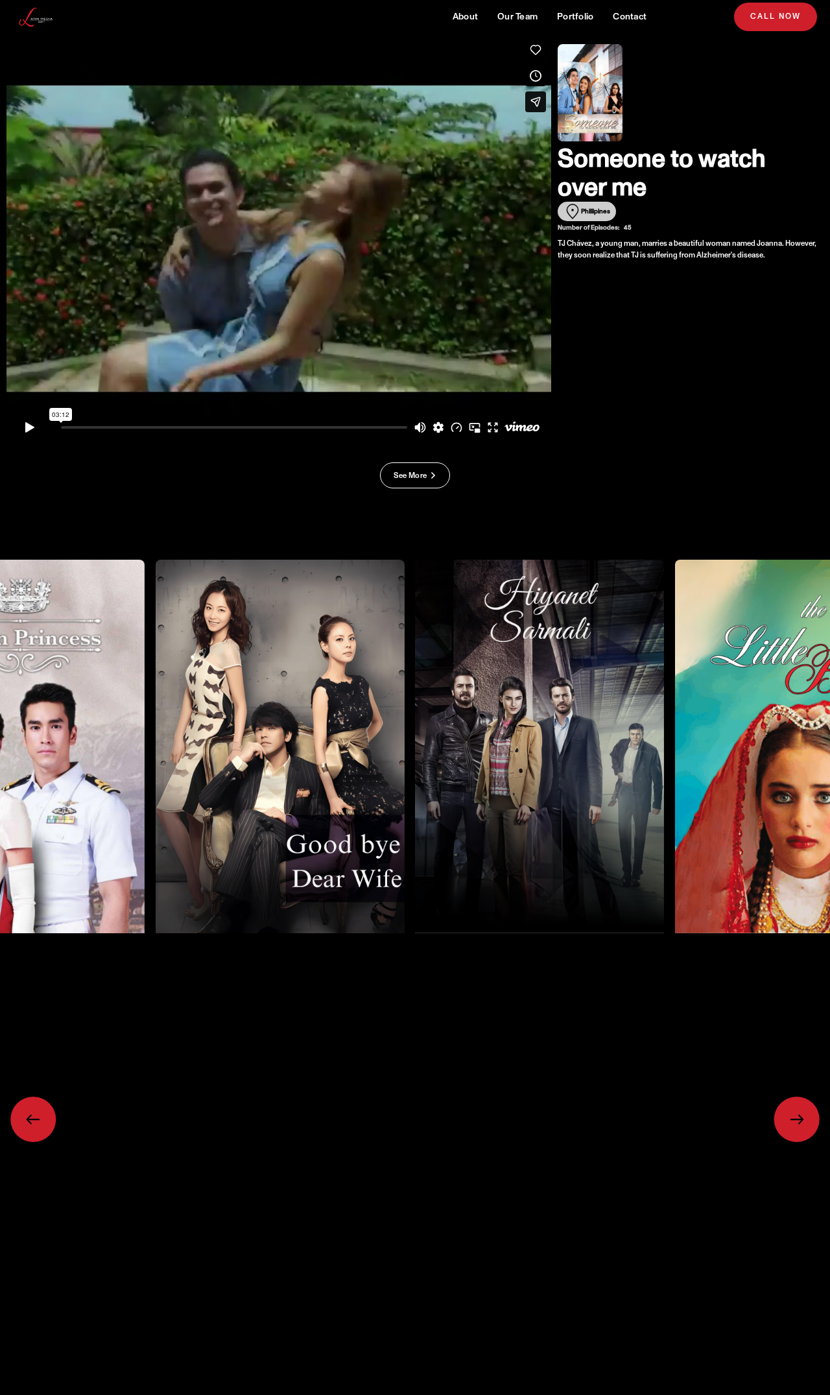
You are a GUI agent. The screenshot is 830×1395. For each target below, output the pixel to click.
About (465, 16)
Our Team (517, 16)
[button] (32, 1119)
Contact (629, 16)
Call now (775, 16)
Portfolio (575, 16)
